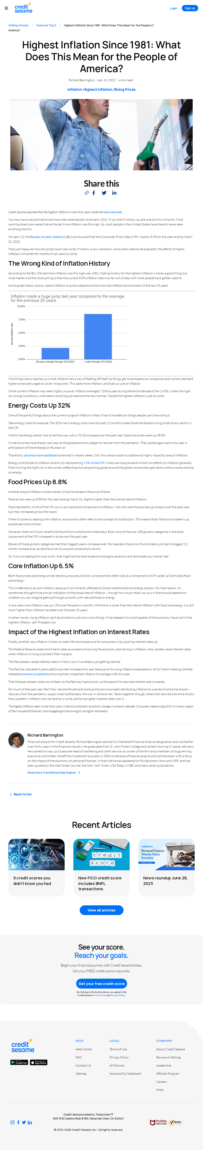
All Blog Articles (18, 25)
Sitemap (81, 1074)
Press (160, 1090)
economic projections (35, 674)
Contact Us (83, 1065)
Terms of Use (99, 995)
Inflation (74, 89)
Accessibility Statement (125, 1074)
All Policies (117, 1065)
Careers (161, 1082)
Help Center (84, 1049)
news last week (112, 212)
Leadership (163, 1065)
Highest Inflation (97, 89)
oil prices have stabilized (40, 455)
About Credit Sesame (170, 1049)
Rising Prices (125, 89)
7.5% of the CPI (93, 463)
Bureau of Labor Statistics (47, 237)
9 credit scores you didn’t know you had (32, 880)
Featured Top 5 (46, 25)
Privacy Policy (118, 995)
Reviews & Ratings (168, 1057)
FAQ (79, 1057)
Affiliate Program (167, 1074)
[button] (8, 8)
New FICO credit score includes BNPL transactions (100, 883)
